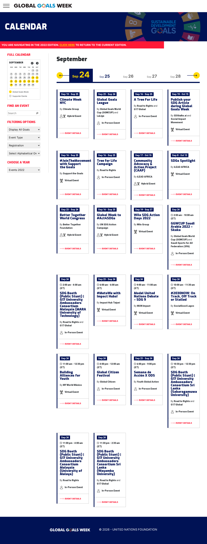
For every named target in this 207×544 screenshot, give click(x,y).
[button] (6, 7)
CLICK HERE (67, 45)
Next (193, 75)
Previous (63, 75)
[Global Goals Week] (43, 5)
